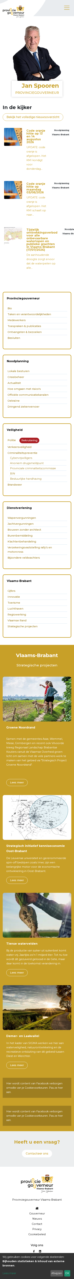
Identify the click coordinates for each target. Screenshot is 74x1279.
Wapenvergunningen (22, 517)
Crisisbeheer (16, 377)
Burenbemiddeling (20, 535)
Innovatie (14, 596)
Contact (37, 1224)
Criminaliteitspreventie (22, 453)
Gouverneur (37, 1213)
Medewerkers (17, 320)
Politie (12, 440)
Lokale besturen (18, 371)
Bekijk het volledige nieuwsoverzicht (32, 117)
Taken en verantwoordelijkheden (29, 314)
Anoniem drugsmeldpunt (27, 463)
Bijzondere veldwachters (24, 557)
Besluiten (14, 338)
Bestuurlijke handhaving (25, 478)
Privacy (37, 1229)
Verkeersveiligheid (19, 447)
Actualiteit (14, 383)
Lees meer (17, 782)
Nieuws (37, 1218)
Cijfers (11, 591)
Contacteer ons (37, 1153)
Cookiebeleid (37, 1234)
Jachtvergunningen (21, 523)
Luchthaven (15, 608)
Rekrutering (29, 440)
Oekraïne (14, 400)
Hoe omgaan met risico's (24, 389)
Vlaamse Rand (17, 620)
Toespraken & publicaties (24, 326)
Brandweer (15, 484)
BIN (12, 473)
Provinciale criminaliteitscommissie (33, 468)
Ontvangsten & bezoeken (25, 332)
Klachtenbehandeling (22, 541)
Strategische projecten (23, 626)
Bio (10, 308)
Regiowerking (17, 614)
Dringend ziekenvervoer (23, 406)
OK (67, 1273)
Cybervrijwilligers (21, 458)
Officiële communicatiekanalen (28, 394)
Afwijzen (56, 1273)
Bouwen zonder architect (24, 529)
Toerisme (14, 602)
